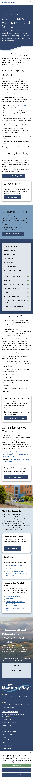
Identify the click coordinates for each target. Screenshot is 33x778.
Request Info (16, 665)
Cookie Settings (7, 748)
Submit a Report (12, 197)
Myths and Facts (9, 250)
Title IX (4, 737)
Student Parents (7, 725)
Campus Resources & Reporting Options (15, 301)
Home (5, 9)
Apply (17, 675)
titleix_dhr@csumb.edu (18, 105)
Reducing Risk (9, 262)
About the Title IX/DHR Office (14, 284)
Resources (7, 292)
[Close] (31, 753)
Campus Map (8, 699)
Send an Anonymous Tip (12, 234)
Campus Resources (10, 266)
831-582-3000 (9, 707)
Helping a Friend (9, 254)
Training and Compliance (12, 276)
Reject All (16, 770)
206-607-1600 (10, 599)
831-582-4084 (11, 568)
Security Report (7, 734)
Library (4, 728)
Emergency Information (10, 712)
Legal (3, 742)
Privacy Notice (19, 762)
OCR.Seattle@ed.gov (13, 596)
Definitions (7, 280)
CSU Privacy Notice (8, 745)
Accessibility (6, 740)
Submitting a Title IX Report (13, 296)
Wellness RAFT (7, 719)
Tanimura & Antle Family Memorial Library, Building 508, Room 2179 (16, 573)
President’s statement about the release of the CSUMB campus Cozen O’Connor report (17, 454)
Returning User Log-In (12, 176)
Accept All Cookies (16, 774)
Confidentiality (9, 258)
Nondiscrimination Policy (15, 418)
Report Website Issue (9, 731)
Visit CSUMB (16, 670)
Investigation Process (11, 288)
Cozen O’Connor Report (15, 477)
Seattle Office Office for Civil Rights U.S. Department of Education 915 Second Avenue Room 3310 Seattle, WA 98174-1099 (16, 606)
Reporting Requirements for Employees (14, 272)
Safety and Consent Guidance (14, 306)
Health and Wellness (9, 722)
